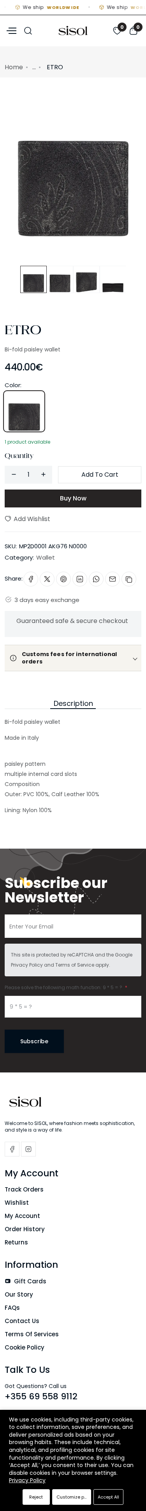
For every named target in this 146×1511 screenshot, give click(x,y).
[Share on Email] (112, 579)
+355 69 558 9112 (41, 1396)
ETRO (23, 332)
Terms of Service (74, 965)
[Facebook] (12, 1149)
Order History (25, 1229)
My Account (22, 1216)
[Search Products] (28, 30)
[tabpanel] (73, 762)
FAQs (12, 1308)
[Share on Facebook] (31, 579)
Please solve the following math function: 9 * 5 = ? (64, 987)
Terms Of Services (32, 1334)
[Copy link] (129, 579)
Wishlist (17, 1203)
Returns (16, 1242)
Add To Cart (99, 474)
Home (14, 67)
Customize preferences (73, 1497)
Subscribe (34, 1041)
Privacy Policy (27, 965)
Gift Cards (29, 1281)
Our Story (19, 1294)
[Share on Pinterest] (63, 579)
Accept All (108, 1497)
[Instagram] (28, 1149)
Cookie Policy (24, 1347)
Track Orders (24, 1189)
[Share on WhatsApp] (96, 579)
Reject (36, 1497)
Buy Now (73, 498)
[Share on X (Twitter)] (47, 579)
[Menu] (10, 30)
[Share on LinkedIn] (80, 579)
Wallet (45, 557)
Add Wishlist (31, 518)
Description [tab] (73, 703)
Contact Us (22, 1321)
